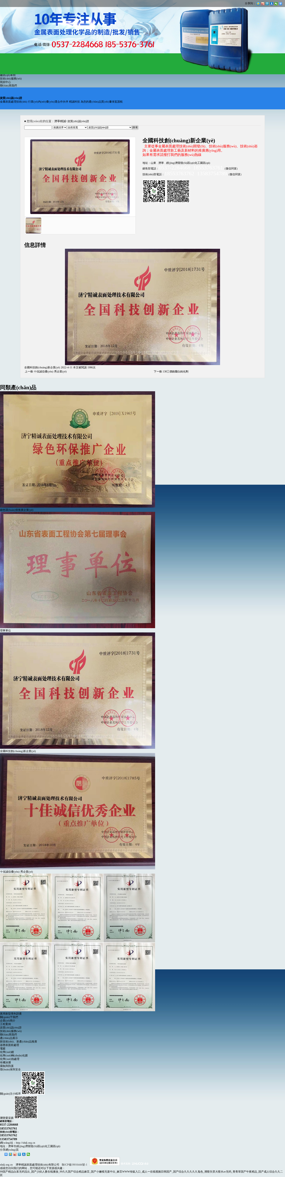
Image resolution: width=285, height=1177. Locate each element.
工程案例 (5, 1024)
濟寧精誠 (60, 121)
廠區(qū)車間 (8, 75)
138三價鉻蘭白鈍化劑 (175, 371)
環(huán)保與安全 (10, 1069)
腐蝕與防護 (7, 1066)
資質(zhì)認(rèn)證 (11, 1027)
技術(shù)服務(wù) (11, 78)
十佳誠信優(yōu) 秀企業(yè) (50, 371)
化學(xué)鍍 (7, 1052)
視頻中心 (5, 82)
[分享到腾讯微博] (19, 1154)
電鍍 (2, 1048)
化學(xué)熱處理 (9, 1059)
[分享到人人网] (24, 1154)
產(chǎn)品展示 (9, 1038)
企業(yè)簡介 (7, 1020)
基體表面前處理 (9, 1045)
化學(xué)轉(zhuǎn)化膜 (14, 1055)
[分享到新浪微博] (15, 1154)
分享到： (250, 3)
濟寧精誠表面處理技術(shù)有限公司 (37, 1164)
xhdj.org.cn (6, 1164)
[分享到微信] (28, 1154)
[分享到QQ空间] (10, 1154)
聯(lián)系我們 (8, 85)
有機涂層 (5, 1062)
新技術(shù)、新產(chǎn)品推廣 (18, 1041)
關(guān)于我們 (9, 1017)
